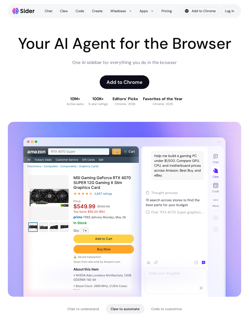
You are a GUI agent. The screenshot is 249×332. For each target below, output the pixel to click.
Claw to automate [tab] (125, 309)
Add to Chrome (124, 82)
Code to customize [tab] (166, 309)
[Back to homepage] (23, 11)
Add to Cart (103, 239)
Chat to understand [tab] (83, 309)
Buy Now (104, 249)
